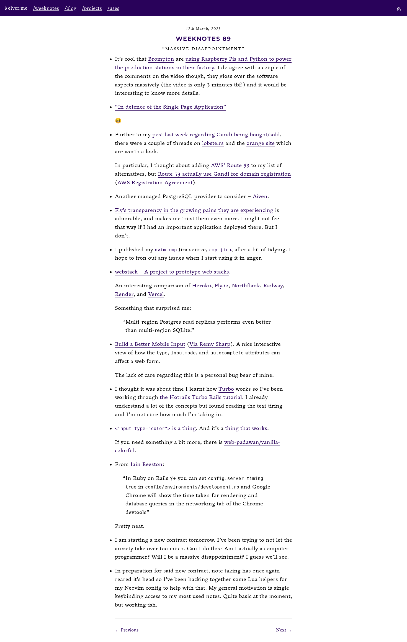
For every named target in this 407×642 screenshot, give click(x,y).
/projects (92, 8)
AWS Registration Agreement (155, 183)
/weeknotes (46, 8)
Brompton (161, 59)
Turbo (226, 389)
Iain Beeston (146, 464)
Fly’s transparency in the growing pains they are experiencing (194, 210)
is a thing (184, 428)
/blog (70, 8)
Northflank (246, 286)
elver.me (17, 8)
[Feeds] (399, 9)
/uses (113, 8)
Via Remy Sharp (209, 344)
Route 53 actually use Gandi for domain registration (224, 174)
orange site (260, 143)
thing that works (246, 428)
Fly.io (221, 286)
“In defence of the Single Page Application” (170, 107)
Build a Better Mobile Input (150, 344)
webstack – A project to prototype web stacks (172, 272)
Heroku (201, 286)
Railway (273, 286)
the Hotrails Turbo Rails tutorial (201, 397)
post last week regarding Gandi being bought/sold (216, 135)
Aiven (260, 196)
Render (124, 294)
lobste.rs (213, 143)
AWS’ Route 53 (230, 165)
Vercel (156, 294)
